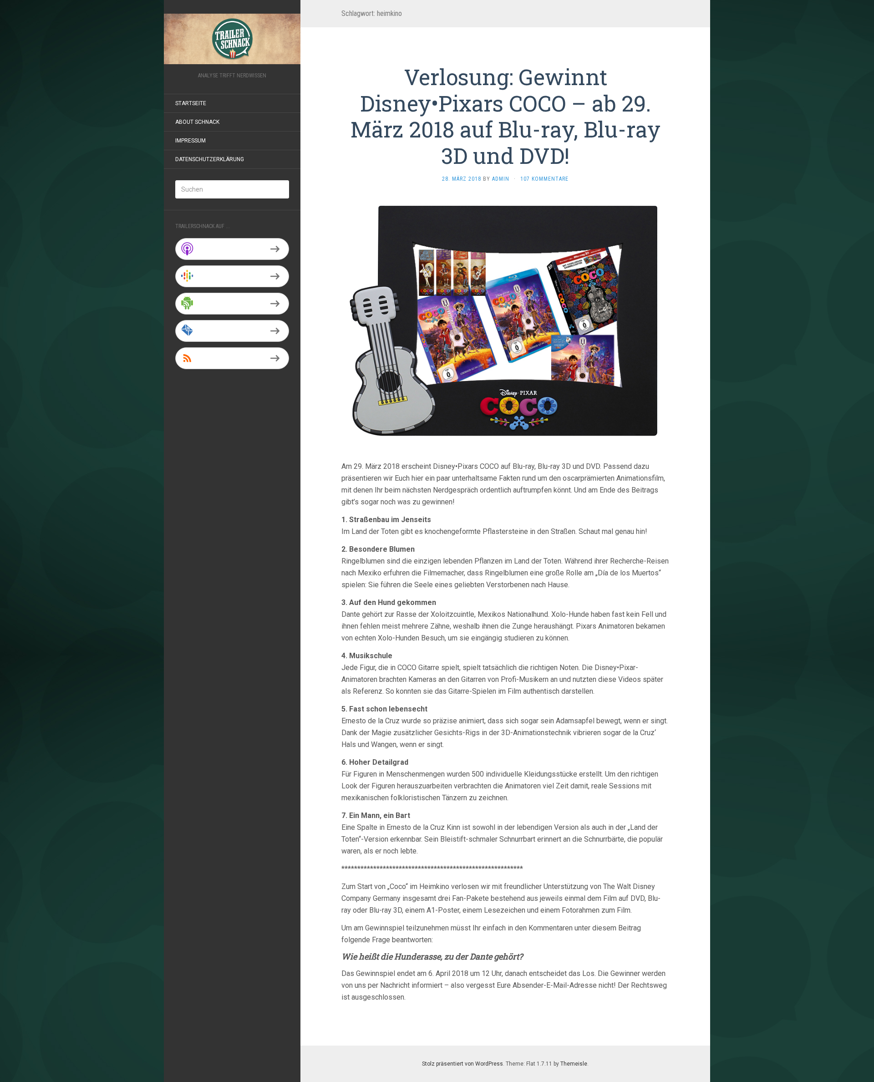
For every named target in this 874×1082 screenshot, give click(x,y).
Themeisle (573, 1064)
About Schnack (197, 122)
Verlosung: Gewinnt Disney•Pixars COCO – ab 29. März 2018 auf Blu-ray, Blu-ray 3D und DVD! (506, 116)
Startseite (190, 103)
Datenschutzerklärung (209, 159)
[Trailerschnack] (232, 39)
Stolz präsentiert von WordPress (462, 1064)
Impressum (190, 140)
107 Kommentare (544, 179)
